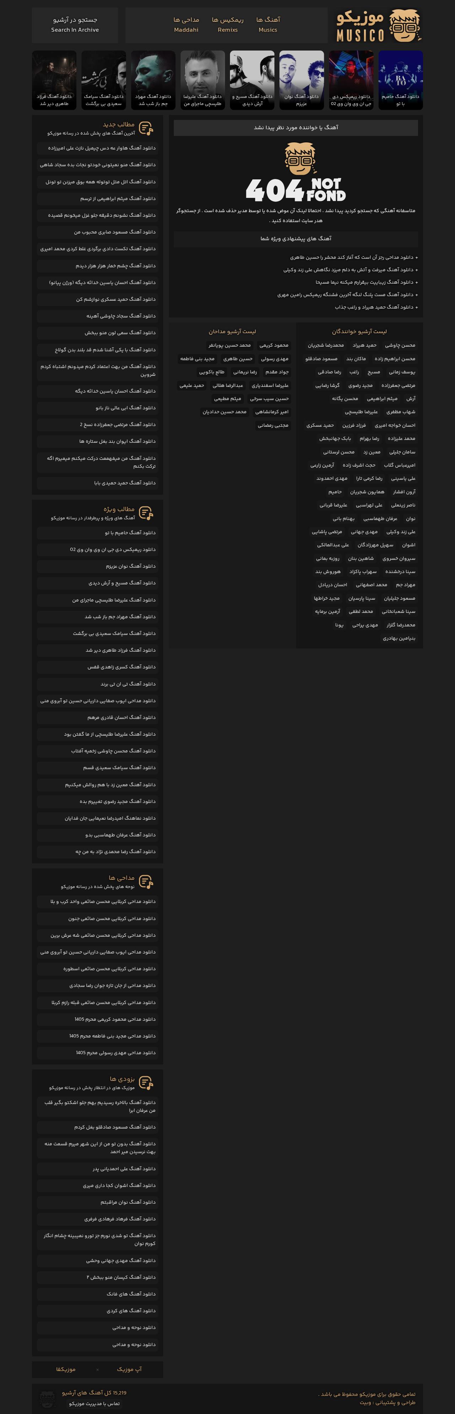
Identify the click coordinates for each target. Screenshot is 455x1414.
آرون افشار (404, 492)
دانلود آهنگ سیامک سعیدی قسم (119, 768)
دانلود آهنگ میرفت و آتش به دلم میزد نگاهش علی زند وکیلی (348, 270)
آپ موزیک (129, 1369)
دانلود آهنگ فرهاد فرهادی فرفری (120, 1219)
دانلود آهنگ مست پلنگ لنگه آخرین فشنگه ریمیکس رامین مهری (345, 295)
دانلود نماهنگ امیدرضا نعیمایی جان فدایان (110, 818)
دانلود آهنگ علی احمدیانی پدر (124, 1169)
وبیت (365, 1403)
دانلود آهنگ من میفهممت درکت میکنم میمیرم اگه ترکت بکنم (101, 463)
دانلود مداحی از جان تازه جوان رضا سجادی (112, 986)
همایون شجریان (367, 492)
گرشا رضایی (327, 386)
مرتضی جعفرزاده (398, 386)
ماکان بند (356, 359)
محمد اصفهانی (371, 585)
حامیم (335, 492)
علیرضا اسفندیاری (270, 386)
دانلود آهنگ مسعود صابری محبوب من (115, 232)
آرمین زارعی (322, 465)
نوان (411, 519)
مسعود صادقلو (321, 359)
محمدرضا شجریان (326, 345)
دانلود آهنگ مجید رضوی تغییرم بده (118, 802)
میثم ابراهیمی (382, 399)
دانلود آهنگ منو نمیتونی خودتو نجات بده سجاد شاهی (98, 165)
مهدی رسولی (275, 359)
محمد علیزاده (402, 439)
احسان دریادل (332, 585)
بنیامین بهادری (399, 638)
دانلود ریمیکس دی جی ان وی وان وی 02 (113, 550)
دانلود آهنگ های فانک (131, 1294)
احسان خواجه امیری (395, 426)
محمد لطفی (361, 612)
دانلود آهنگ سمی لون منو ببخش (120, 333)
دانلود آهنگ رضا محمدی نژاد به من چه (115, 852)
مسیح (374, 372)
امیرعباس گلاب (400, 465)
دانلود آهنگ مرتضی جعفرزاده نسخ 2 (118, 425)
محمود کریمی (274, 345)
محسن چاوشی (400, 345)
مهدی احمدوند (332, 479)
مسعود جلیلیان (400, 599)
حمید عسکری (320, 426)
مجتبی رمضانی (273, 426)
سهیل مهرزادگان (376, 545)
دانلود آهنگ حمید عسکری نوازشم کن (116, 300)
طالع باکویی (212, 372)
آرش (411, 399)
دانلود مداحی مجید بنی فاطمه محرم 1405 (112, 1036)
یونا (339, 625)
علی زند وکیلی (401, 532)
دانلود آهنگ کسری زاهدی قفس (121, 667)
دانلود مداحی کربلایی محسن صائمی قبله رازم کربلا (104, 1003)
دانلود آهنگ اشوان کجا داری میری (119, 1186)
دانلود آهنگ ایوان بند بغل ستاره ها (117, 442)
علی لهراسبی (369, 505)
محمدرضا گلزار (401, 625)
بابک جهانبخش (335, 439)
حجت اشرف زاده (359, 465)
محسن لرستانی (339, 452)
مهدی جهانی (364, 532)
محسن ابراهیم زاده (395, 359)
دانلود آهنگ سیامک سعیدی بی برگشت (114, 634)
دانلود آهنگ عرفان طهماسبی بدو (120, 835)
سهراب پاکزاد (363, 572)
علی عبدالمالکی (333, 545)
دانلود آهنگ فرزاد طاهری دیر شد (121, 651)
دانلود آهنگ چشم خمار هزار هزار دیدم (116, 266)
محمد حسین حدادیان (225, 412)
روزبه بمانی (327, 559)
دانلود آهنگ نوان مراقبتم (128, 1203)
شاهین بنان (361, 559)
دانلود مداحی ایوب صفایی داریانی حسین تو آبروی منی (98, 701)
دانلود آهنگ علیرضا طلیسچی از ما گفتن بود (110, 734)
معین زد (372, 452)
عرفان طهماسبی (380, 519)
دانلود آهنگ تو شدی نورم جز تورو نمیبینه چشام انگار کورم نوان (100, 1240)
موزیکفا (66, 1369)
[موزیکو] (379, 25)
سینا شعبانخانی (399, 612)
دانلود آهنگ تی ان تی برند (128, 684)
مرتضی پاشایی (327, 532)
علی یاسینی (403, 479)
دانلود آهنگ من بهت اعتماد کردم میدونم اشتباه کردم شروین (98, 371)
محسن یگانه (345, 399)
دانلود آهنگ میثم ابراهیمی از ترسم (118, 199)
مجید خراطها (327, 599)
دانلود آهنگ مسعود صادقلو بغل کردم (115, 1127)
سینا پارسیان (361, 599)
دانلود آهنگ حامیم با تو (130, 533)
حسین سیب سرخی (269, 399)
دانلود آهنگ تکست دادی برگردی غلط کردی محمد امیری (98, 249)
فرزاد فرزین (354, 426)
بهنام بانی (344, 519)
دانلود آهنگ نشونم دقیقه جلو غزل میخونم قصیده (102, 216)
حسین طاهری (237, 359)
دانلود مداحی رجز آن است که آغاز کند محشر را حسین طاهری (351, 258)
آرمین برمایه (327, 612)
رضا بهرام (369, 439)
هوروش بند (328, 572)
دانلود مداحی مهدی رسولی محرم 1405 (116, 1053)
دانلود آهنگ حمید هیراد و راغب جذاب (374, 307)
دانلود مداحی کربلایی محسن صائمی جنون (112, 919)
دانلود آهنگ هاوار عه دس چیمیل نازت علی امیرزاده (102, 148)
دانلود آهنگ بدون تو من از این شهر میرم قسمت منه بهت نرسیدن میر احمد (100, 1148)
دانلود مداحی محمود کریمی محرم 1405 (115, 1020)
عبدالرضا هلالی (228, 386)
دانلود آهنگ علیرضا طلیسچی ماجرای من (114, 600)
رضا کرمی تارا (369, 479)
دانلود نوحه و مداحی (134, 1328)
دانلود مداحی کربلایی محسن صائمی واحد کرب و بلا (103, 902)
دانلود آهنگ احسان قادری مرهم (121, 718)
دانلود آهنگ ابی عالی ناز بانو (126, 408)
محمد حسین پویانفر (230, 345)
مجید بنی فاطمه (197, 359)
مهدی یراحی (365, 625)
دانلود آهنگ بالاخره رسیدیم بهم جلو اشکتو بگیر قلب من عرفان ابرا (100, 1107)
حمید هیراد (364, 345)
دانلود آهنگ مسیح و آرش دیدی (122, 583)
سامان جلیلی (402, 452)
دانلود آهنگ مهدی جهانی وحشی (121, 1261)
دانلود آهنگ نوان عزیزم (131, 567)
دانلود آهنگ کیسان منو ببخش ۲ (121, 1278)
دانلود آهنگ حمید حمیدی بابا (125, 483)
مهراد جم (406, 585)
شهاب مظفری (401, 412)
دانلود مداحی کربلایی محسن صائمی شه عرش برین (103, 936)
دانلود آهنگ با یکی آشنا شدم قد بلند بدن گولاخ (105, 350)
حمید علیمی (192, 386)
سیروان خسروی (399, 559)
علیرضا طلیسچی (361, 412)
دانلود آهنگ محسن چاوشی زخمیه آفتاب (113, 751)
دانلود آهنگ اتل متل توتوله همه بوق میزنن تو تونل (101, 182)
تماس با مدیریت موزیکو (94, 1404)
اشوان (409, 545)
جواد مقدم (277, 372)
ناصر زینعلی (403, 505)
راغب (354, 372)
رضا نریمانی (245, 372)
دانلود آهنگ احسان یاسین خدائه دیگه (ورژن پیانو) (102, 283)
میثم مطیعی (227, 399)
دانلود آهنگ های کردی (131, 1311)
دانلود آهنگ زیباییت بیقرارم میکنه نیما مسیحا (364, 283)
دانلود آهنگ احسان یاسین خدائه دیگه (115, 391)
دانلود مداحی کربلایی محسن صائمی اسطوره (109, 969)
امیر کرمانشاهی (272, 412)
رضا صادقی (329, 372)
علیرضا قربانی (333, 505)
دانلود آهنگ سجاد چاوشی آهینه (121, 316)
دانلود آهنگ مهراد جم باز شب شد (120, 617)
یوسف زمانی (402, 372)
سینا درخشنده (400, 572)
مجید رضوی (360, 386)
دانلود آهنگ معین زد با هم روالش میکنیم (110, 785)
